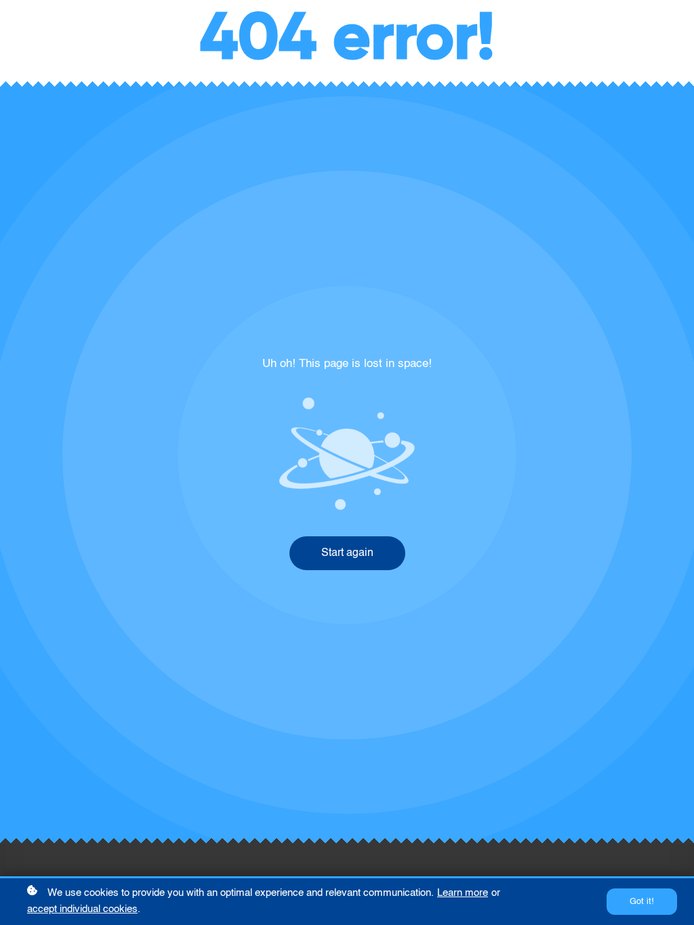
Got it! (642, 901)
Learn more (462, 893)
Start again (347, 553)
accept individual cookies (82, 909)
